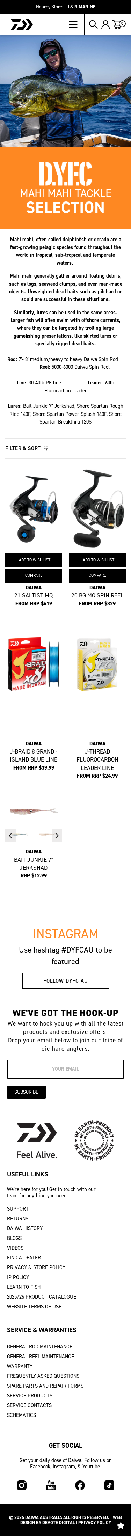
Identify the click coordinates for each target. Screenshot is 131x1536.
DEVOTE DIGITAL (58, 1523)
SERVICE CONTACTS (29, 1405)
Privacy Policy (94, 1523)
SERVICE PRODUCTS (29, 1395)
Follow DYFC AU (65, 980)
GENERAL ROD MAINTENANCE (39, 1346)
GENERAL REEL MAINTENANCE (40, 1356)
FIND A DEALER (24, 1257)
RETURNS (17, 1218)
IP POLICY (18, 1277)
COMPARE (33, 575)
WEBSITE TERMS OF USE (34, 1306)
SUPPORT (18, 1208)
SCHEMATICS (21, 1415)
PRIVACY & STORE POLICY (36, 1267)
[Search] (93, 24)
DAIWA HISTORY (25, 1228)
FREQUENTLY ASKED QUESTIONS (43, 1376)
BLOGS (14, 1238)
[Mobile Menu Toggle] (77, 24)
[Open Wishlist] (121, 1526)
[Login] (105, 24)
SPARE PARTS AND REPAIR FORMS (45, 1385)
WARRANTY (19, 1366)
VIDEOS (15, 1247)
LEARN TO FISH (24, 1287)
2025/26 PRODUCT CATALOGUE (41, 1296)
